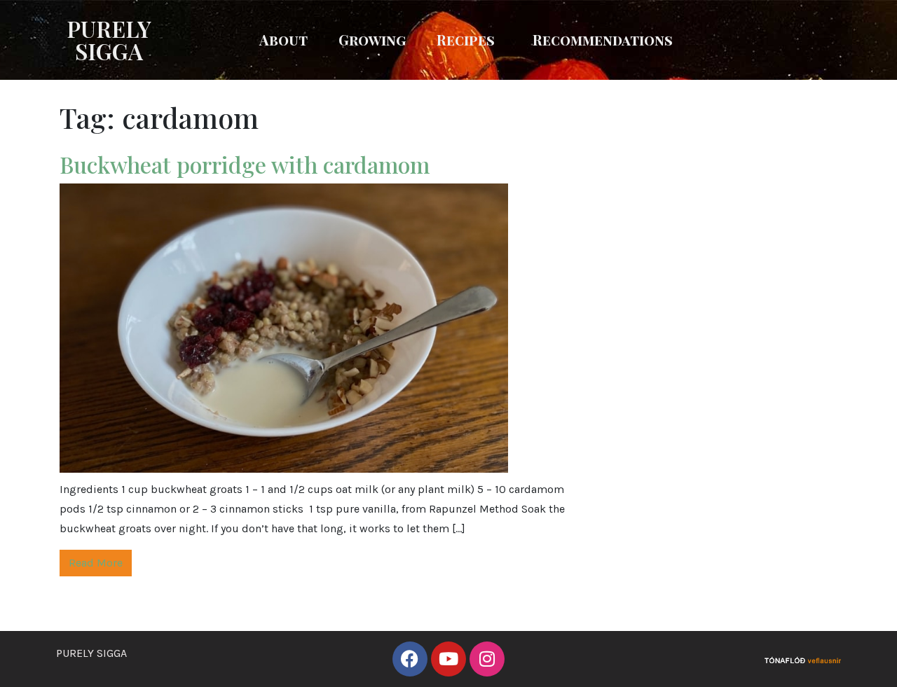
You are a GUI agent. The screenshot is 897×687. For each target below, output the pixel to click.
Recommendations (603, 39)
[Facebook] (409, 658)
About (283, 39)
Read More (96, 562)
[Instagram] (487, 658)
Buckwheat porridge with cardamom (247, 164)
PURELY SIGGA (109, 39)
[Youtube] (448, 658)
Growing (372, 39)
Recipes (466, 39)
